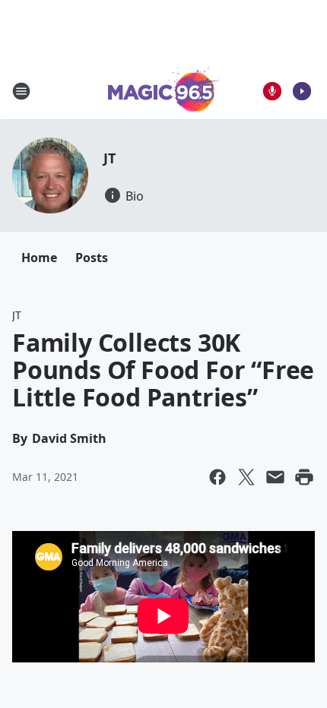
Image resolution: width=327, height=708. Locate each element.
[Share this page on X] (246, 477)
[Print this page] (304, 477)
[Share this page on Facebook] (217, 477)
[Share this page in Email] (275, 477)
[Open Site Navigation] (21, 91)
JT (109, 158)
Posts (91, 257)
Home (39, 257)
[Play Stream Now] (302, 91)
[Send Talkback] (272, 91)
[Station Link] (164, 90)
